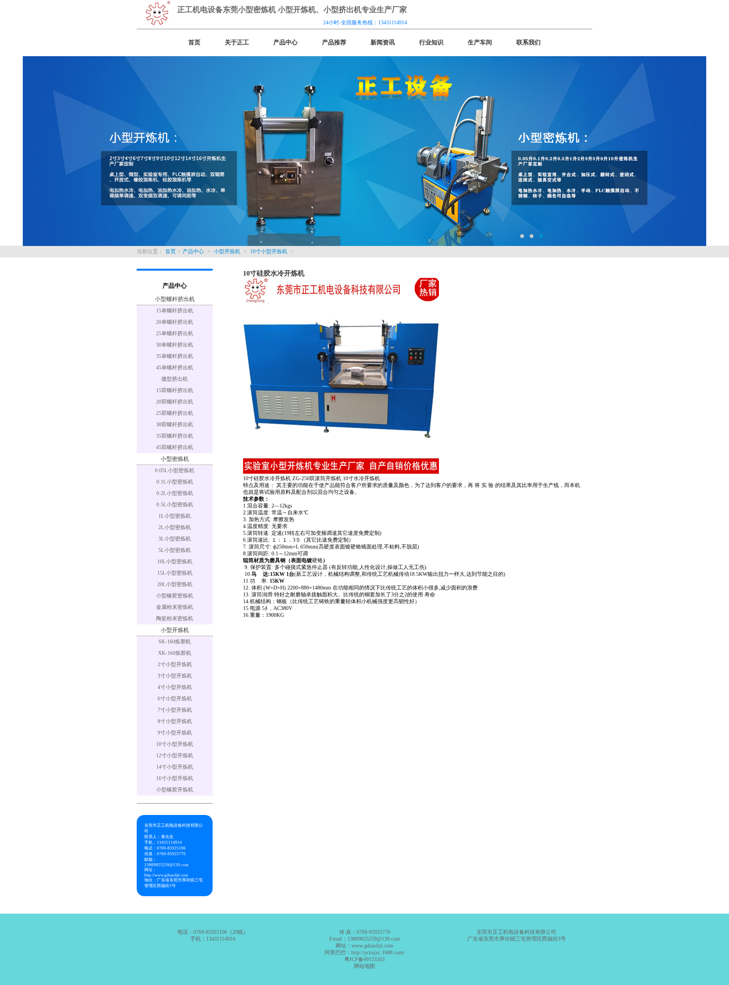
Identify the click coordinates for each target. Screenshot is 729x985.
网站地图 (364, 966)
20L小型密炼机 (175, 584)
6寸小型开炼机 (175, 698)
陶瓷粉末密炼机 (174, 618)
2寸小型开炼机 (175, 664)
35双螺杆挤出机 (174, 436)
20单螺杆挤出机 (174, 322)
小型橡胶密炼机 (174, 596)
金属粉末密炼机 (174, 607)
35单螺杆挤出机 (174, 356)
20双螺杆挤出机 (174, 402)
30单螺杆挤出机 (174, 345)
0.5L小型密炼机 (174, 504)
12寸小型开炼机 (174, 755)
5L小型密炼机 (174, 550)
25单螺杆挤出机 (174, 333)
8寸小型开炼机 (175, 721)
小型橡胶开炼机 (174, 790)
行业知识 (431, 42)
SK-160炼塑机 (174, 642)
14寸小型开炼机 (174, 767)
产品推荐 (334, 42)
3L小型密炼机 (174, 539)
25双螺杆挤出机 (174, 413)
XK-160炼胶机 (174, 653)
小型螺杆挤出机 (175, 299)
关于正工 (237, 42)
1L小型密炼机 (174, 516)
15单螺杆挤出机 (174, 311)
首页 (194, 42)
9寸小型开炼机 (175, 733)
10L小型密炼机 (175, 561)
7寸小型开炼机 (175, 710)
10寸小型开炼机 (268, 251)
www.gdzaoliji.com (372, 946)
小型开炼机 (227, 251)
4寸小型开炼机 (175, 687)
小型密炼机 (175, 459)
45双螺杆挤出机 (174, 447)
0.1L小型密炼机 (174, 482)
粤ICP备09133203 (364, 959)
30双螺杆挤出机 (174, 424)
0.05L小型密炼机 (174, 470)
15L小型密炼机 (175, 573)
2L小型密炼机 (174, 527)
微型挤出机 (174, 379)
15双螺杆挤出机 (174, 390)
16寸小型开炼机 (174, 778)
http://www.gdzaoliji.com (166, 875)
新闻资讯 (383, 42)
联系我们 (528, 42)
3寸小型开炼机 (175, 676)
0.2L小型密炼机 (174, 493)
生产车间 (480, 42)
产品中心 (285, 42)
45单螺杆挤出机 (174, 367)
